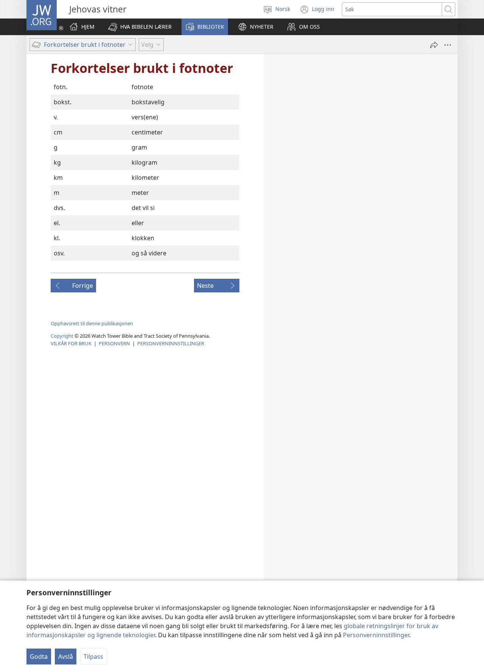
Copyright (62, 335)
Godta (39, 656)
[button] (139, 27)
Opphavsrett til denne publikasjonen (92, 323)
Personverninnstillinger (376, 635)
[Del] (434, 45)
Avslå (65, 656)
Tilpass (93, 656)
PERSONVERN (114, 343)
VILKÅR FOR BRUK (71, 343)
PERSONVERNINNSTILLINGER (170, 343)
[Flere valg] (448, 45)
